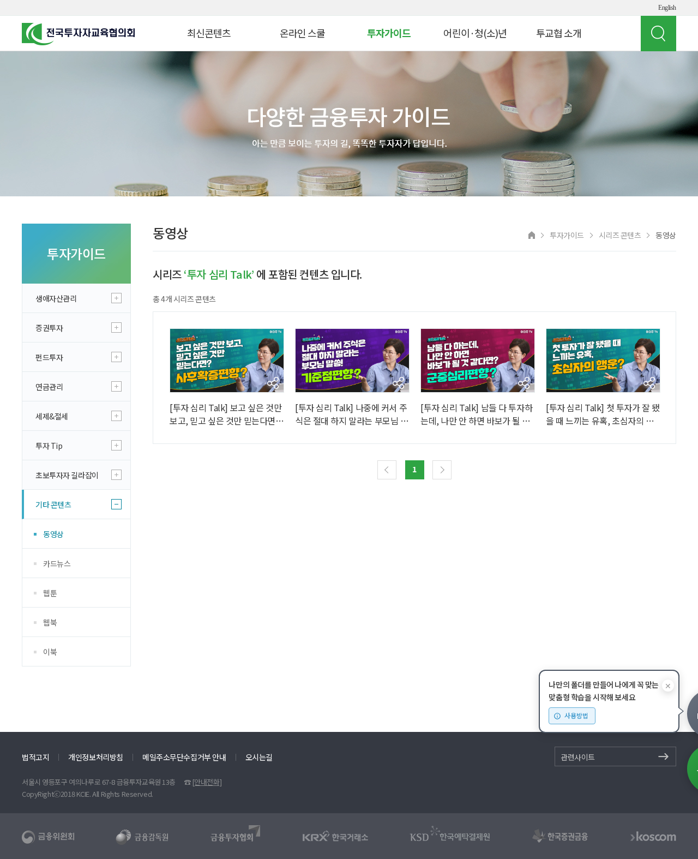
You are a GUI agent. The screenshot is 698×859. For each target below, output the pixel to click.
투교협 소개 (558, 33)
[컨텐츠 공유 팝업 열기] (273, 383)
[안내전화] (206, 782)
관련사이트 (578, 757)
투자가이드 (389, 33)
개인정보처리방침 (95, 757)
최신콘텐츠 (209, 33)
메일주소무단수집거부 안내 (184, 757)
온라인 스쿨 (302, 33)
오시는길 (259, 757)
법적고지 (35, 757)
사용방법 (576, 715)
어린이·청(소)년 (475, 33)
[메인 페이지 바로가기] (531, 234)
